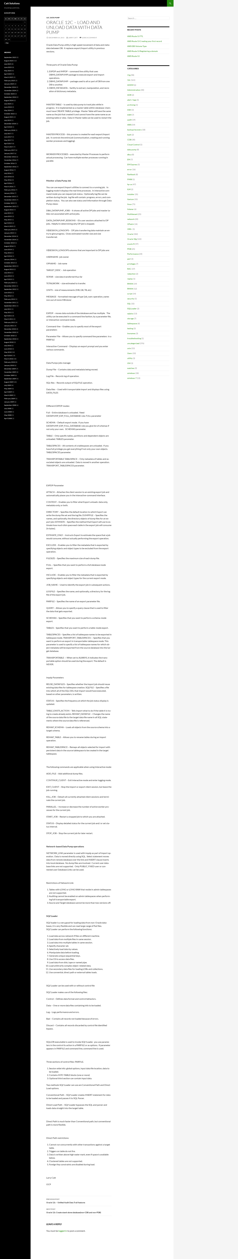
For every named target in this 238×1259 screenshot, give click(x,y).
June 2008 (8, 412)
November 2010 (10, 332)
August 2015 (8, 210)
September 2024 (10, 97)
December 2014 (10, 236)
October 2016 (9, 163)
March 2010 (8, 359)
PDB (129, 249)
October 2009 (9, 375)
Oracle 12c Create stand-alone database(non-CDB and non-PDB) (73, 1211)
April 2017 (8, 143)
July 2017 (7, 133)
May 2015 (7, 220)
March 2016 (8, 186)
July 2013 (7, 273)
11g (128, 75)
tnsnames (131, 333)
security (130, 298)
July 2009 (7, 385)
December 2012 (10, 286)
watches (130, 368)
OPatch (130, 224)
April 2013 (8, 279)
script (129, 293)
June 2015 (8, 216)
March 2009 (8, 395)
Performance (133, 254)
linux (129, 204)
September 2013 (10, 266)
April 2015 (8, 223)
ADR (129, 95)
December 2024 (10, 87)
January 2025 (9, 84)
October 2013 (9, 263)
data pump (55, 18)
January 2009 (9, 402)
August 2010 (8, 342)
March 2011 (8, 319)
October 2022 (9, 114)
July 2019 (7, 120)
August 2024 (8, 100)
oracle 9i (131, 244)
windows (131, 373)
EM (128, 159)
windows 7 (131, 378)
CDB (129, 139)
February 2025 (9, 80)
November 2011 (10, 302)
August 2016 (8, 170)
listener (130, 209)
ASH (129, 110)
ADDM (130, 85)
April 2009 (8, 392)
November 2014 (10, 239)
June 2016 (8, 177)
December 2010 (10, 329)
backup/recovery (134, 129)
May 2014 (7, 253)
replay (130, 279)
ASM (129, 115)
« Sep (7, 43)
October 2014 (9, 243)
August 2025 (8, 61)
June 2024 (8, 107)
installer (130, 194)
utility (129, 358)
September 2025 (10, 57)
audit (129, 120)
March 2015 (8, 226)
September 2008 (10, 405)
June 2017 (8, 137)
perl (129, 259)
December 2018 (10, 124)
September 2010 (10, 339)
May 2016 (7, 180)
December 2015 (10, 196)
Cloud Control (133, 144)
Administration (133, 90)
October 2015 (9, 203)
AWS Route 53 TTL (135, 36)
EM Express (132, 164)
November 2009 (10, 372)
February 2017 (9, 150)
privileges (131, 264)
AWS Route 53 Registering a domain (142, 51)
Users (129, 353)
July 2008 (7, 408)
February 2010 (9, 362)
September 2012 (10, 289)
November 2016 (10, 160)
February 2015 (9, 230)
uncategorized (133, 343)
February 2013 (9, 283)
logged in (62, 1230)
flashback (131, 174)
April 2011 (8, 316)
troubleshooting (134, 338)
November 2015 (10, 200)
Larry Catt (73, 38)
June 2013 (8, 276)
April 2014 (8, 256)
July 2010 (7, 345)
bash (129, 134)
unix (129, 348)
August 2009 (8, 382)
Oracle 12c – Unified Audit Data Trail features (65, 1201)
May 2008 (7, 415)
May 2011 (7, 312)
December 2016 (10, 157)
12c (47, 18)
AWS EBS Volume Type (137, 46)
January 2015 (9, 233)
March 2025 (8, 77)
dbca (129, 154)
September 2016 (10, 167)
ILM (129, 189)
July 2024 (7, 104)
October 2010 (9, 336)
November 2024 (10, 90)
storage (130, 318)
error (129, 169)
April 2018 (8, 127)
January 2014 (9, 259)
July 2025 (7, 64)
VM (128, 363)
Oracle (130, 234)
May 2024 (7, 110)
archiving (131, 105)
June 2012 (8, 292)
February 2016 (9, 190)
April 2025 (8, 74)
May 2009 (7, 389)
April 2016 (8, 183)
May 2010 (7, 352)
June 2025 (8, 67)
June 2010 (8, 349)
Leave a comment (89, 38)
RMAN (130, 284)
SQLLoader (132, 308)
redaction (131, 274)
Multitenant (132, 214)
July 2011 (7, 309)
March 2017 (8, 147)
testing (130, 328)
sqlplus (130, 313)
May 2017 (7, 140)
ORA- (129, 229)
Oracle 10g (132, 239)
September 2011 (10, 306)
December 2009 (10, 369)
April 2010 (8, 355)
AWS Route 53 (133, 56)
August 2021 (8, 117)
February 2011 (9, 322)
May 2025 (7, 71)
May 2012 (7, 296)
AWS (129, 125)
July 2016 (7, 173)
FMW (129, 179)
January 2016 (9, 193)
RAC (129, 269)
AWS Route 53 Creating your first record (144, 41)
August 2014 (8, 246)
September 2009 (10, 379)
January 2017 (9, 153)
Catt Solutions (12, 3)
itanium (130, 199)
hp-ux (129, 184)
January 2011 (9, 326)
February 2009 (9, 398)
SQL (129, 303)
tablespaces (132, 323)
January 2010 (9, 365)
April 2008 (8, 418)
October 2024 (9, 94)
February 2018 (9, 130)
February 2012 (9, 299)
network (130, 219)
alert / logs (131, 100)
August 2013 (8, 269)
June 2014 (8, 249)
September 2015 (10, 206)
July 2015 (7, 213)
